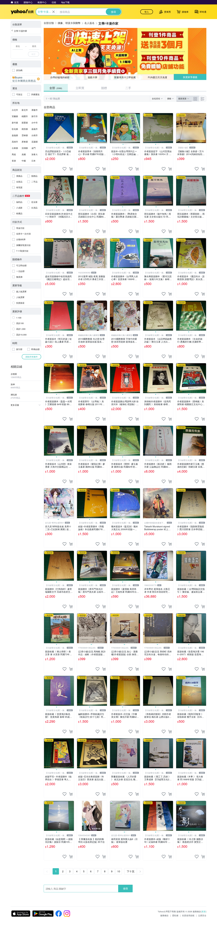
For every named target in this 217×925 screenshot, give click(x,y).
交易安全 (202, 915)
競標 (104, 88)
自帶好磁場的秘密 (59, 77)
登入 (146, 11)
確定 (33, 54)
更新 (204, 911)
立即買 (80, 88)
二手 (128, 88)
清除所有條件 (31, 356)
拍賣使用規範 (188, 915)
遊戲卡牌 (92, 77)
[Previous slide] (46, 128)
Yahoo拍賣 (22, 12)
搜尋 (125, 888)
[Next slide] (72, 128)
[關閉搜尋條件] (53, 12)
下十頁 (130, 871)
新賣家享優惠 (190, 77)
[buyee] (26, 79)
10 (118, 871)
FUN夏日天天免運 (157, 77)
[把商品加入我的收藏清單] (64, 169)
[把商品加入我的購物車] (71, 169)
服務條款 (164, 915)
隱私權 (175, 915)
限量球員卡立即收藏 (125, 77)
